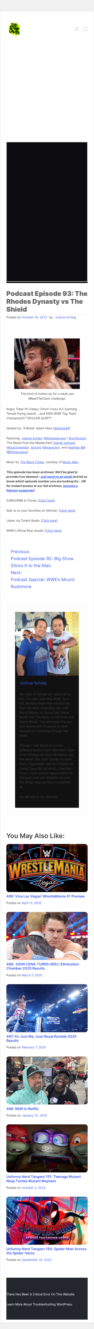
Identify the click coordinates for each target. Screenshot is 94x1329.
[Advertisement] (47, 93)
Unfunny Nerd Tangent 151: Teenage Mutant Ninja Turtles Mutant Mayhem (43, 1178)
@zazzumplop (17, 447)
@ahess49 (61, 428)
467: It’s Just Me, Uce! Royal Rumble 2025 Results (41, 1038)
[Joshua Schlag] (47, 644)
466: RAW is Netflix (22, 1108)
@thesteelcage (55, 438)
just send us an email (56, 476)
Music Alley (70, 462)
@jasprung (51, 447)
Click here (46, 500)
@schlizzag (77, 438)
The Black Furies (32, 462)
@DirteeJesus (17, 452)
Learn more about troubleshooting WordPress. (39, 1304)
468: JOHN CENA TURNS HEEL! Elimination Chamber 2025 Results (42, 966)
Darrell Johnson (64, 443)
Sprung (36, 447)
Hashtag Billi (76, 447)
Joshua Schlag (65, 317)
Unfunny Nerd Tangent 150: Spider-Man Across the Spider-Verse (46, 1251)
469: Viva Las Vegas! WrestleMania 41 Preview (45, 896)
